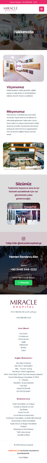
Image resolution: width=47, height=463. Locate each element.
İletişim (23, 347)
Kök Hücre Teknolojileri (23, 366)
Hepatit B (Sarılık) (23, 388)
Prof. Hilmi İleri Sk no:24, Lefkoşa (23, 312)
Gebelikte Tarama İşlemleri (23, 383)
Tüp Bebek (23, 410)
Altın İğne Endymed (23, 363)
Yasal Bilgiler (23, 457)
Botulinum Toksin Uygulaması (23, 371)
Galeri (23, 350)
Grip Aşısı (23, 386)
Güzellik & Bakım (23, 435)
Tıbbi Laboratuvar (24, 432)
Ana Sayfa (23, 334)
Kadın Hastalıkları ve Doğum (23, 404)
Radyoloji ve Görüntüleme (23, 429)
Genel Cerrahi (23, 412)
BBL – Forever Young (23, 369)
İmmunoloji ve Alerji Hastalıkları (24, 421)
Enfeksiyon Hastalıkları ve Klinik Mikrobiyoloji (23, 418)
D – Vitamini (23, 380)
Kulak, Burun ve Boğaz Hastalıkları (23, 424)
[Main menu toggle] (41, 9)
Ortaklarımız (23, 336)
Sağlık (23, 342)
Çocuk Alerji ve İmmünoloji (23, 415)
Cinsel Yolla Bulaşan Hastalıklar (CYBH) (23, 377)
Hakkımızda (23, 345)
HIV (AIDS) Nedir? (24, 391)
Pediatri (23, 426)
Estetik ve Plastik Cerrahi (23, 407)
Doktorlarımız (23, 339)
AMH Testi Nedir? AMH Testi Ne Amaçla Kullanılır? (23, 374)
